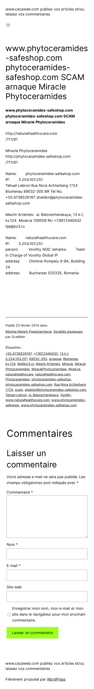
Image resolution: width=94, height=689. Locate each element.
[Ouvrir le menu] (8, 25)
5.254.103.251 (16, 359)
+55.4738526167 (18, 353)
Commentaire (20, 492)
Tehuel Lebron (16, 395)
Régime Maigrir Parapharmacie (28, 331)
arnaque (55, 359)
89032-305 (38, 359)
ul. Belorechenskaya (43, 395)
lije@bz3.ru (25, 364)
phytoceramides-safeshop (51, 379)
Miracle (67, 364)
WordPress (56, 679)
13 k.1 (64, 353)
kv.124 (10, 364)
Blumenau (70, 359)
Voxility (65, 395)
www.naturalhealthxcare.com (27, 400)
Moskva (74, 369)
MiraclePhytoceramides (49, 369)
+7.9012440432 (46, 353)
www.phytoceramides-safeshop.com (49, 405)
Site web (14, 587)
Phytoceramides (17, 379)
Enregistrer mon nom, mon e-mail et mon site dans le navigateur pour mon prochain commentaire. (48, 614)
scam (19, 390)
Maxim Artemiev (48, 364)
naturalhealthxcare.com (52, 374)
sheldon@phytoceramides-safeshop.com (55, 390)
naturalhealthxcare (19, 374)
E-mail (14, 565)
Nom (12, 544)
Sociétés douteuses (68, 331)
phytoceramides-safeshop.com (28, 384)
